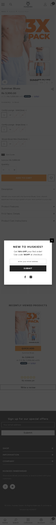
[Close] (52, 240)
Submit (28, 268)
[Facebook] (25, 277)
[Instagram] (31, 277)
